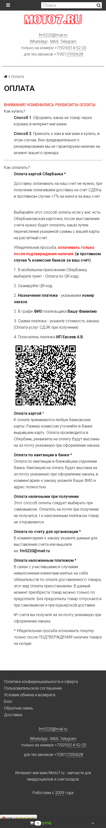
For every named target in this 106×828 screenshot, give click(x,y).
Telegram (68, 41)
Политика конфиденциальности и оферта (41, 681)
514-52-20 (77, 47)
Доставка (13, 714)
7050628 (75, 54)
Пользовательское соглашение (33, 688)
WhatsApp (39, 41)
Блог (8, 701)
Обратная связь (18, 708)
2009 (59, 792)
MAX (54, 41)
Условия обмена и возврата (29, 695)
